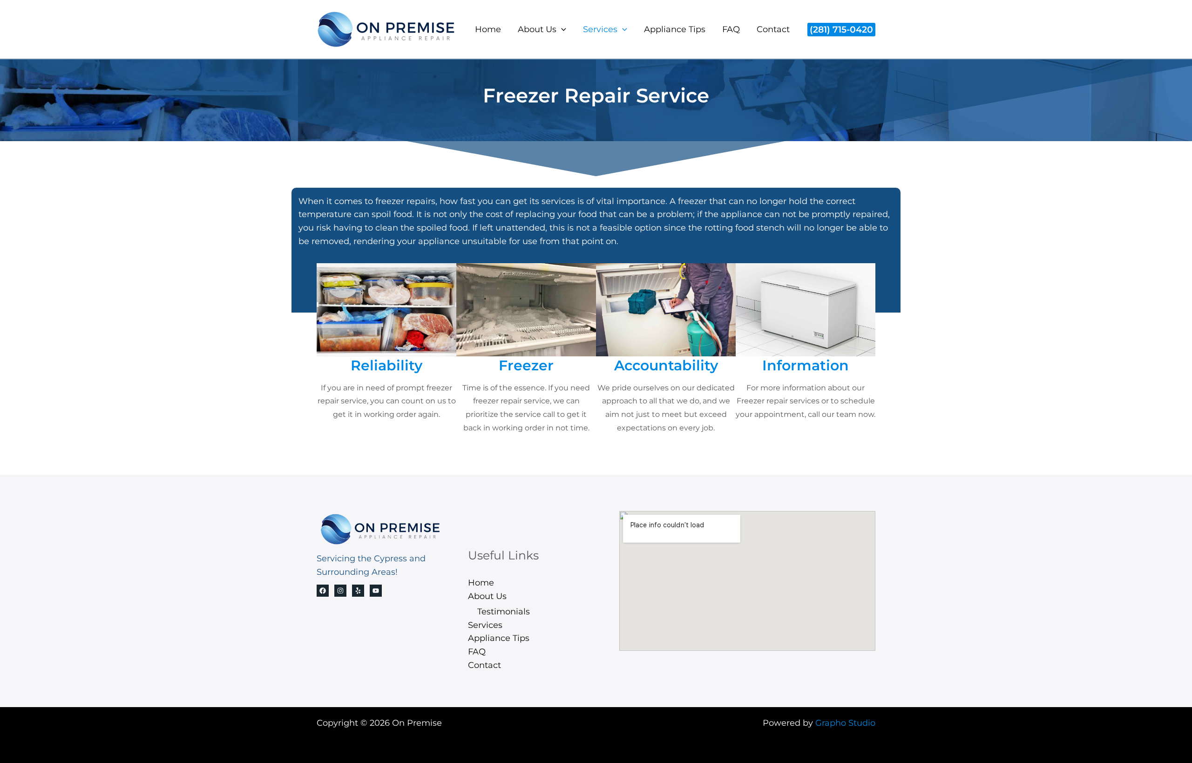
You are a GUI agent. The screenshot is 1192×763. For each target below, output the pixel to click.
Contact (773, 29)
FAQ (731, 29)
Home (488, 29)
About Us (537, 29)
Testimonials (503, 611)
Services (600, 29)
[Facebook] (323, 591)
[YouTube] (376, 591)
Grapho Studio (845, 723)
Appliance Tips (674, 29)
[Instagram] (340, 591)
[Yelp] (358, 591)
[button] (561, 29)
